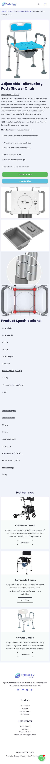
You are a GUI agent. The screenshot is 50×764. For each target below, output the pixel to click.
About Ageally (25, 726)
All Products (25, 714)
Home (3, 11)
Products (12, 11)
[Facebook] (27, 690)
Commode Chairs (25, 11)
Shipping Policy (25, 732)
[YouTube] (23, 690)
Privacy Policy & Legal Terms (25, 735)
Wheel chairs (25, 706)
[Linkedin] (18, 690)
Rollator (25, 708)
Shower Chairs (25, 711)
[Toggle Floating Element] (41, 758)
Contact (25, 729)
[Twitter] (32, 690)
